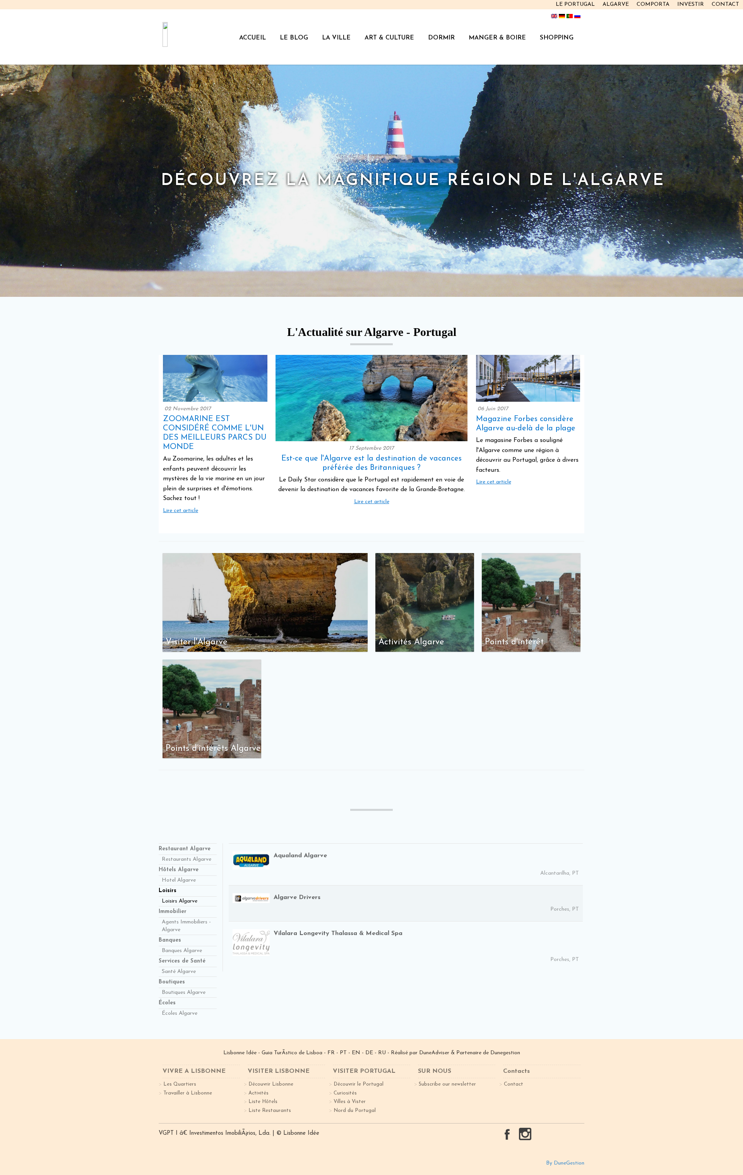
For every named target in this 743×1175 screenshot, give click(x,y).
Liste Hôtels (262, 1101)
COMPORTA (653, 4)
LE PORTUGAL (575, 4)
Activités (258, 1093)
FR (331, 1053)
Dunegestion (505, 1053)
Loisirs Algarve (179, 901)
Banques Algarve (182, 951)
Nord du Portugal (355, 1110)
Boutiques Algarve (183, 992)
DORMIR (441, 38)
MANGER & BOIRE (497, 38)
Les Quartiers (179, 1084)
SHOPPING (557, 38)
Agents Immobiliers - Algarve (186, 926)
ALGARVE (616, 4)
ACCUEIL (252, 38)
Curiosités (345, 1093)
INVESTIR (690, 4)
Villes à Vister (350, 1101)
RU (382, 1053)
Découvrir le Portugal (358, 1084)
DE (369, 1053)
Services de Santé (182, 961)
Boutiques (172, 982)
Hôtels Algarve (179, 870)
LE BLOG (294, 38)
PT (343, 1053)
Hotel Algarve (179, 880)
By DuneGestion (565, 1163)
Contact (513, 1084)
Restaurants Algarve (186, 859)
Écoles (167, 1003)
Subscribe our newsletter (447, 1084)
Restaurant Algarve (185, 849)
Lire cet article (180, 511)
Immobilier (173, 912)
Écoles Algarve (179, 1013)
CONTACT (725, 4)
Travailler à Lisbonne (187, 1093)
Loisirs (167, 891)
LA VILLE (336, 38)
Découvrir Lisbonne (270, 1084)
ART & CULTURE (389, 38)
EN (356, 1053)
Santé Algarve (179, 972)
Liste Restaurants (269, 1110)
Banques (170, 940)
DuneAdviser (435, 1053)
